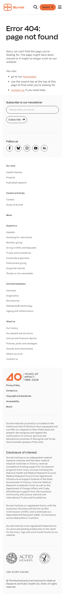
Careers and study (15, 193)
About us (10, 321)
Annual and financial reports (21, 338)
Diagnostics (12, 295)
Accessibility (12, 401)
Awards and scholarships (19, 348)
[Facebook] (9, 148)
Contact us (12, 359)
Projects (10, 177)
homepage (29, 76)
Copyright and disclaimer (18, 396)
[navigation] (32, 7)
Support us (11, 225)
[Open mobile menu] (60, 7)
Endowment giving (16, 263)
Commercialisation (16, 284)
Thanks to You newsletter (19, 273)
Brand (9, 407)
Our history (12, 328)
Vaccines (11, 290)
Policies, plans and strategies (21, 343)
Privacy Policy (13, 385)
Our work (10, 165)
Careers (10, 199)
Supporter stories (15, 268)
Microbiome (12, 300)
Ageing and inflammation (19, 311)
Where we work (14, 353)
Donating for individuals (19, 237)
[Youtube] (35, 148)
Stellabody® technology (19, 305)
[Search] (35, 7)
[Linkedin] (44, 148)
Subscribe (15, 119)
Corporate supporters (17, 258)
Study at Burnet (14, 204)
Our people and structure (19, 333)
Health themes (14, 172)
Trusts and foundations (18, 252)
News (9, 215)
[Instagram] (27, 148)
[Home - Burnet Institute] (13, 7)
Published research (16, 182)
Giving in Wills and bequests (21, 247)
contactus (17, 90)
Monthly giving (14, 242)
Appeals (10, 232)
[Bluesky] (18, 148)
